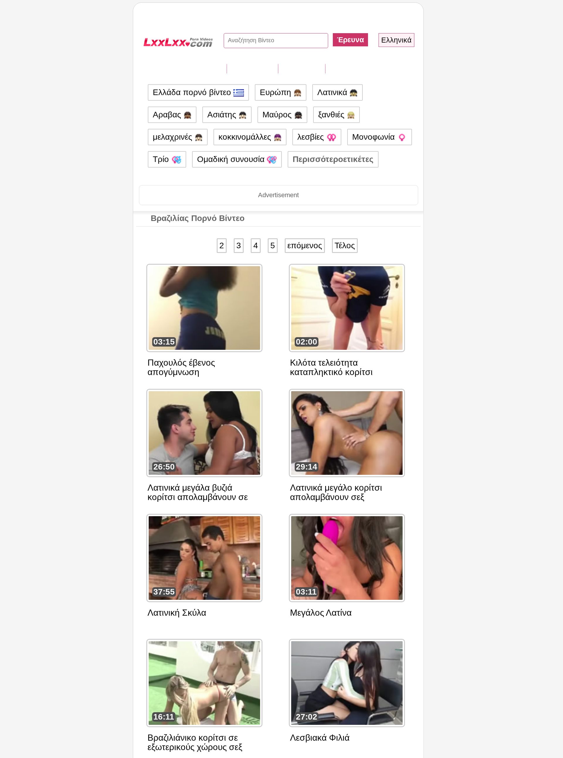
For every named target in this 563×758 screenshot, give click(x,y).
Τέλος (345, 245)
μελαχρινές (174, 136)
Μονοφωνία (374, 136)
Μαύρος (278, 114)
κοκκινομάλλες (246, 136)
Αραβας (168, 114)
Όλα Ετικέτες (252, 68)
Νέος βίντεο (301, 68)
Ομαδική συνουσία (232, 159)
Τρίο (162, 159)
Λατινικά (333, 92)
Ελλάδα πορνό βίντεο (193, 92)
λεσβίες (311, 136)
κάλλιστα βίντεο (356, 68)
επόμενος (304, 245)
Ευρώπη (277, 92)
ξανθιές (332, 114)
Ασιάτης (223, 114)
